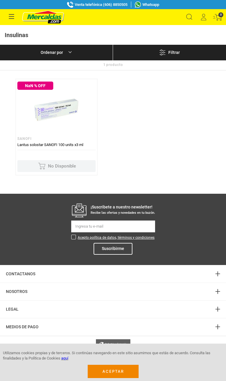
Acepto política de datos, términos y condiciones (116, 238)
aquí (64, 358)
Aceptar (113, 371)
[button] (189, 17)
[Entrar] (203, 17)
